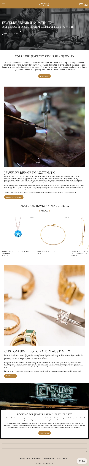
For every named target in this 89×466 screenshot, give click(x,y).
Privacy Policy (25, 458)
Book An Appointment (11, 33)
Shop (43, 451)
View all (44, 211)
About (44, 446)
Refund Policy (36, 458)
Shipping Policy (49, 458)
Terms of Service (62, 458)
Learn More (44, 76)
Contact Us (44, 433)
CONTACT (44, 441)
